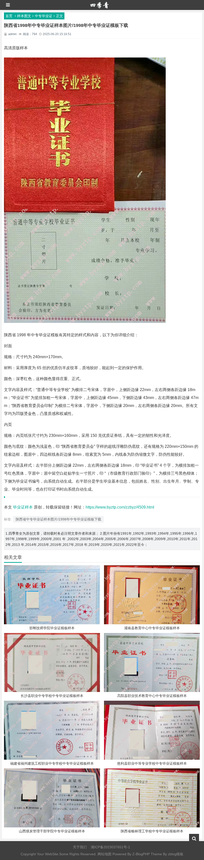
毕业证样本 (23, 507)
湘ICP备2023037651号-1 (110, 847)
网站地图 (104, 854)
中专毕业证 (43, 16)
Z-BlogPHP (141, 854)
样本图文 (24, 16)
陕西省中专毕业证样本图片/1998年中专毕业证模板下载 (58, 519)
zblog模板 (175, 854)
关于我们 (80, 847)
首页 (8, 16)
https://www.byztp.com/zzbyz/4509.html (120, 507)
